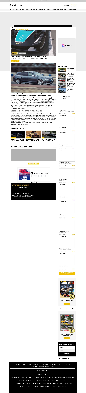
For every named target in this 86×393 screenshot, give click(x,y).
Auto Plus (62, 380)
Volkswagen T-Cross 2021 (64, 248)
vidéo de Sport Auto (24, 124)
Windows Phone (14, 102)
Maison (66, 383)
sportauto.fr (22, 100)
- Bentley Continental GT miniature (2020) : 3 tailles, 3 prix (23, 197)
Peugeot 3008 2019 (62, 127)
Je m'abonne (73, 5)
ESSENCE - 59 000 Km (62, 148)
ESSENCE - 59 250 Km (62, 251)
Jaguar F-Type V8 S (19, 105)
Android (42, 100)
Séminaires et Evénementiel (24, 386)
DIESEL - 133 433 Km (62, 130)
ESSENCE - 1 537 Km (62, 113)
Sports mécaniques (24, 9)
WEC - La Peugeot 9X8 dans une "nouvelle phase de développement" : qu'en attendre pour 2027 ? (48, 140)
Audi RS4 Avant (48, 105)
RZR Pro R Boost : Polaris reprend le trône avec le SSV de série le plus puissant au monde (33, 140)
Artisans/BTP (48, 386)
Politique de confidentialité (43, 380)
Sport (71, 383)
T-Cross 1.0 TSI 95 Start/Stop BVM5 (65, 163)
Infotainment (60, 383)
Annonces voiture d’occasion (25, 380)
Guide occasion (33, 9)
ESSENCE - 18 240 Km (62, 182)
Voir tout (54, 147)
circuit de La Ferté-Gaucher (19, 106)
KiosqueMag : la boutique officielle (66, 377)
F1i (66, 380)
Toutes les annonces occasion (67, 273)
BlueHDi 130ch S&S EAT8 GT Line (64, 128)
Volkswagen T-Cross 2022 (64, 162)
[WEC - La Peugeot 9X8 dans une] (49, 134)
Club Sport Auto (72, 9)
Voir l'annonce (62, 115)
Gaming (42, 386)
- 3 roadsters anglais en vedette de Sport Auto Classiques (22, 195)
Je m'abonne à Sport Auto (51, 377)
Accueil (12, 27)
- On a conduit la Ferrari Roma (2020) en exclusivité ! (22, 196)
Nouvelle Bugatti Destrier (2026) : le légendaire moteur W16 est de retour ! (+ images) (18, 140)
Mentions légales (22, 377)
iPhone (46, 100)
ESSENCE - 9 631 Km (62, 217)
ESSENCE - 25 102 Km (62, 165)
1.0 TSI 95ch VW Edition (63, 232)
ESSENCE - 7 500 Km (62, 234)
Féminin (54, 383)
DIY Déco (54, 386)
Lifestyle (48, 9)
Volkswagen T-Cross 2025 (64, 231)
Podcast (54, 9)
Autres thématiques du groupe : (38, 383)
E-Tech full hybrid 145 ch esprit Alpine (66, 111)
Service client (31, 377)
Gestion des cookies (62, 386)
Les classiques (41, 9)
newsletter (66, 5)
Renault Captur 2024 (63, 179)
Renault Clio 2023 (62, 196)
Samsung (50, 100)
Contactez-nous (40, 377)
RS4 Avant (18, 113)
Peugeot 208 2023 (62, 214)
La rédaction (14, 377)
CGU (35, 380)
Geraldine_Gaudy (44, 58)
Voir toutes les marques (33, 163)
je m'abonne (67, 304)
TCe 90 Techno (61, 180)
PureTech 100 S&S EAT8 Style (64, 215)
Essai (17, 9)
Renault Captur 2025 (63, 110)
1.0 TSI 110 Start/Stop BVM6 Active (65, 249)
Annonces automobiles (62, 9)
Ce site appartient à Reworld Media (21, 383)
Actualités (12, 9)
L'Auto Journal (55, 380)
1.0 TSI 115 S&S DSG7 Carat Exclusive (65, 146)
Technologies (36, 386)
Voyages (49, 383)
